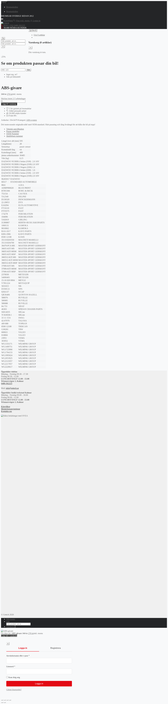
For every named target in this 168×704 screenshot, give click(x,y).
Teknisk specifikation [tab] (15, 129)
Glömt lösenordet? (14, 690)
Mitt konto (10, 619)
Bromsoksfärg (12, 7)
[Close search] (3, 46)
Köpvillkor (5, 406)
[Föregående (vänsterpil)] (2, 702)
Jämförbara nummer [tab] (14, 136)
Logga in (22, 648)
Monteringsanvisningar (10, 409)
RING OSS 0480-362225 (14, 25)
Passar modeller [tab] (12, 131)
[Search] (3, 38)
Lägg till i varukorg (9, 104)
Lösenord (16, 667)
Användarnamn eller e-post (23, 656)
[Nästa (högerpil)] (5, 702)
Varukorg (11, 626)
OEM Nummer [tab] (12, 134)
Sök (28, 70)
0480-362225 (6, 383)
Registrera (55, 648)
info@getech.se (12, 388)
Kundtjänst (8, 21)
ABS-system (31, 120)
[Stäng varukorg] (30, 47)
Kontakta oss (6, 411)
